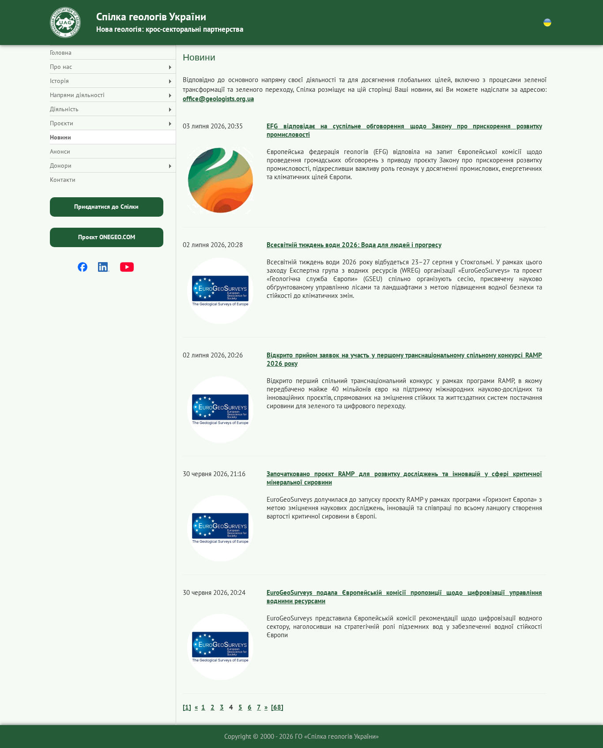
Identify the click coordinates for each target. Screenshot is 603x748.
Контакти (62, 180)
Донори (61, 165)
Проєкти (61, 123)
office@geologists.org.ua (218, 98)
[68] (277, 707)
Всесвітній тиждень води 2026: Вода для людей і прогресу (354, 245)
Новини (60, 137)
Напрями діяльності (77, 95)
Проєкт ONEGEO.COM (106, 237)
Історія (59, 81)
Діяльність (64, 109)
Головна (61, 52)
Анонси (60, 151)
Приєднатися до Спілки (106, 206)
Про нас (61, 67)
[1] (187, 707)
